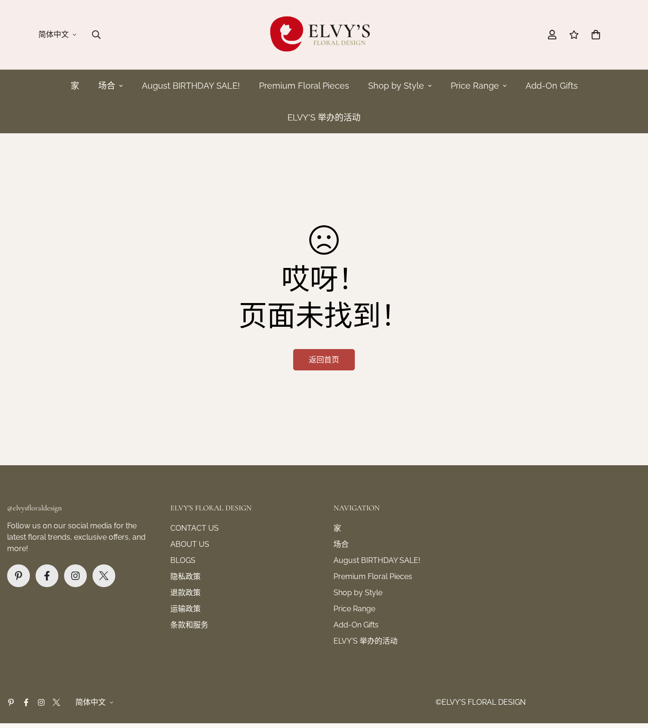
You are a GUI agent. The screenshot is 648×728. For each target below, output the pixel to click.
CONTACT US (194, 528)
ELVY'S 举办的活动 (324, 117)
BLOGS (182, 560)
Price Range (475, 86)
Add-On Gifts (552, 86)
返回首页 (324, 359)
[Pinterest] (18, 575)
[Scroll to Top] (629, 676)
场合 (106, 86)
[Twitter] (104, 575)
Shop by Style (396, 86)
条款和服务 (189, 624)
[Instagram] (75, 575)
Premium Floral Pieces (304, 86)
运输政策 (185, 608)
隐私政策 (185, 576)
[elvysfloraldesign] (324, 34)
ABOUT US (189, 544)
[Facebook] (47, 575)
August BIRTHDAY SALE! (191, 86)
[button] (596, 35)
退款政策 (185, 592)
